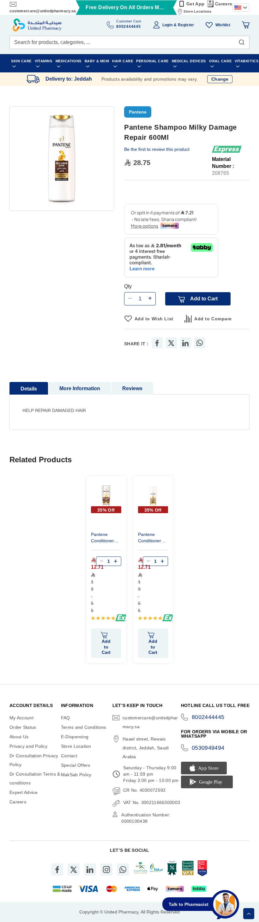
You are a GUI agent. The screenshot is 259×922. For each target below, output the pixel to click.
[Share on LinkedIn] (185, 343)
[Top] (248, 913)
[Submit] (242, 41)
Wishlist (222, 25)
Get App (195, 3)
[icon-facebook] (57, 870)
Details (29, 388)
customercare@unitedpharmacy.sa (42, 11)
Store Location (76, 746)
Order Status (22, 727)
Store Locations (197, 11)
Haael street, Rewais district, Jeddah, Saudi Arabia (146, 747)
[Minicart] (246, 25)
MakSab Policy (76, 774)
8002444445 (208, 717)
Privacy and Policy (28, 746)
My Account (21, 717)
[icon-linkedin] (90, 870)
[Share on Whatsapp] (199, 343)
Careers (223, 3)
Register (186, 25)
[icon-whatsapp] (123, 870)
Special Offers (75, 765)
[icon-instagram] (106, 870)
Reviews (132, 388)
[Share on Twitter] (171, 343)
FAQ (65, 717)
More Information (79, 388)
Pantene (138, 111)
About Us (18, 736)
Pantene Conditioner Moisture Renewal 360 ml (151, 538)
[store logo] (36, 25)
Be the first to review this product (157, 149)
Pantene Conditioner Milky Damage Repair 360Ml (105, 538)
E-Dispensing (74, 736)
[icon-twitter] (74, 870)
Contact (69, 755)
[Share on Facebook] (157, 343)
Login (167, 25)
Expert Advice (23, 792)
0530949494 (208, 748)
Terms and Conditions (83, 727)
